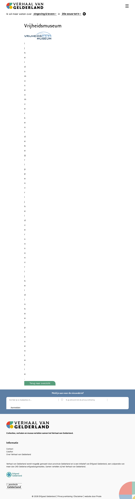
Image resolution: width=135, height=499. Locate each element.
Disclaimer (78, 496)
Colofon (9, 451)
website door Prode (93, 496)
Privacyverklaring (65, 496)
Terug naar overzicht (40, 383)
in (59, 14)
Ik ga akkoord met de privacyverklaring (80, 400)
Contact (9, 449)
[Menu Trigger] (127, 6)
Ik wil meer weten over (19, 14)
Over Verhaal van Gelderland (18, 454)
